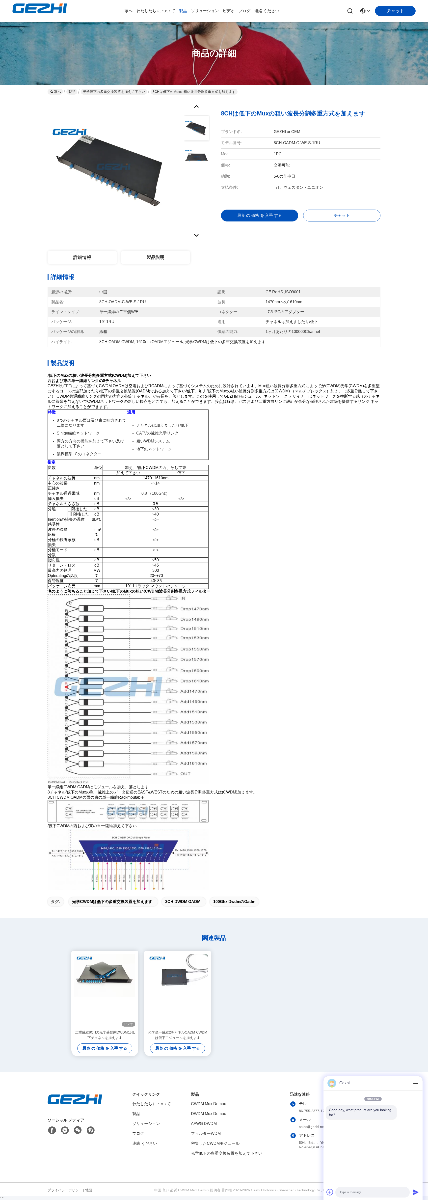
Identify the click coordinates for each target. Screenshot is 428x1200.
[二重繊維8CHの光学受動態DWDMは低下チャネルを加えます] (104, 990)
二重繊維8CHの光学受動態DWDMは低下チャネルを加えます (105, 1035)
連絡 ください (266, 11)
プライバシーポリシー (65, 1190)
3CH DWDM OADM (182, 902)
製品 (183, 11)
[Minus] (416, 1083)
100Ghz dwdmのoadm (234, 902)
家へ (129, 11)
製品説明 (155, 257)
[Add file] (329, 1192)
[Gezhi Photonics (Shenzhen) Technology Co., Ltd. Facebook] (52, 1130)
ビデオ (229, 11)
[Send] (416, 1192)
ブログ (244, 11)
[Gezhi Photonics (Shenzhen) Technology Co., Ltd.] (39, 10)
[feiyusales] (90, 1130)
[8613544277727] (64, 1130)
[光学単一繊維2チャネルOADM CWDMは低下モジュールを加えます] (177, 990)
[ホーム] (75, 1105)
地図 (88, 1190)
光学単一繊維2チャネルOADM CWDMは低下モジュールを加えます (177, 1035)
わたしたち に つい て (155, 11)
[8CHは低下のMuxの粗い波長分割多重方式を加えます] (113, 169)
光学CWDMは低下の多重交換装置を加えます (112, 902)
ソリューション (205, 11)
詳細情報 (82, 257)
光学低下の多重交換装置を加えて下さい (114, 92)
